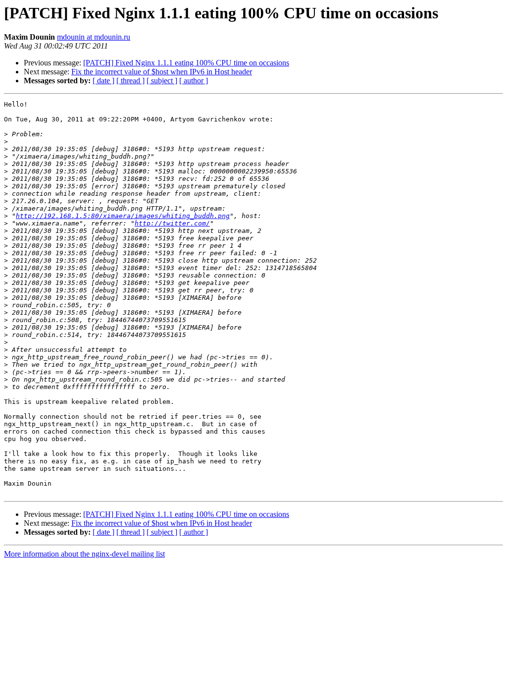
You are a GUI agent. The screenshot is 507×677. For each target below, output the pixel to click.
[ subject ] (162, 80)
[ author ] (193, 80)
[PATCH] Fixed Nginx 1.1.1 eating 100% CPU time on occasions (186, 62)
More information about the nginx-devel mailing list (84, 554)
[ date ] (103, 80)
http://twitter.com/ (172, 223)
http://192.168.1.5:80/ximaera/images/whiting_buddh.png (123, 216)
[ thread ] (130, 80)
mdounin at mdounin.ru (93, 37)
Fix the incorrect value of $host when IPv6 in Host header (161, 71)
